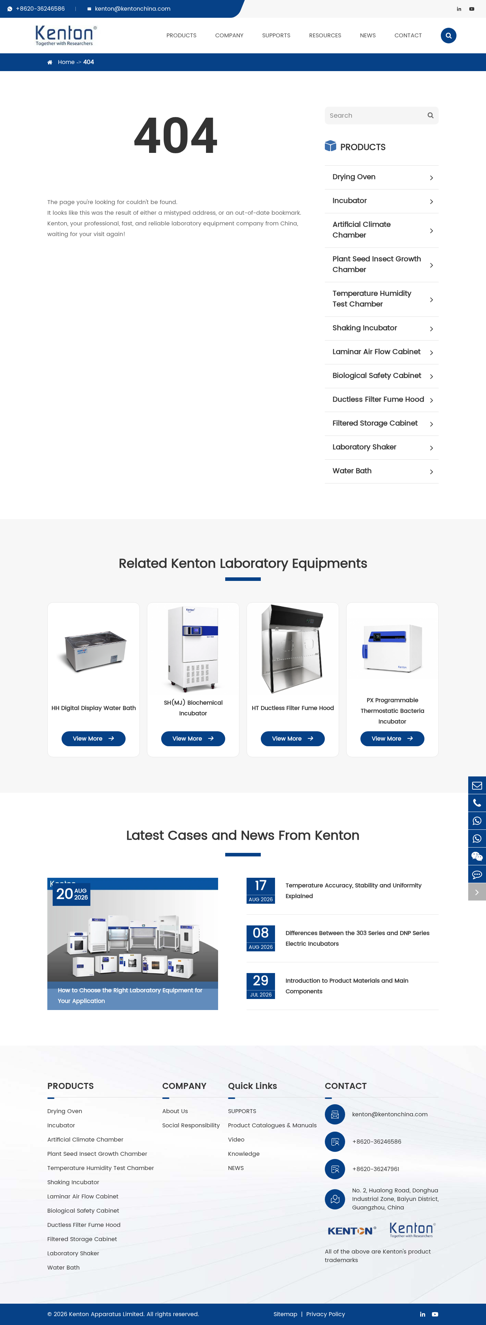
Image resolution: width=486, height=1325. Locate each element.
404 (88, 62)
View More (93, 738)
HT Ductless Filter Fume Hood (293, 708)
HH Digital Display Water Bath (94, 708)
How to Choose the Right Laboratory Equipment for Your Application (130, 996)
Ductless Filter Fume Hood (378, 400)
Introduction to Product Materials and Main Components (347, 986)
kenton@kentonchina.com (132, 9)
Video (236, 1139)
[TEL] (477, 803)
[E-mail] (477, 785)
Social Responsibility (191, 1125)
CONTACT (408, 35)
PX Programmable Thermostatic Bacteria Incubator (392, 711)
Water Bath (352, 471)
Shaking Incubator (365, 328)
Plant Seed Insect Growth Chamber (377, 264)
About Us (175, 1111)
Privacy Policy (325, 1314)
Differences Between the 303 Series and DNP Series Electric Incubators (357, 939)
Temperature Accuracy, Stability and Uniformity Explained (354, 891)
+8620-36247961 (375, 1169)
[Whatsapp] (477, 820)
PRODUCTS (181, 35)
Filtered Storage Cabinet (375, 423)
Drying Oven (354, 177)
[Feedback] (477, 874)
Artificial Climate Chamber (362, 230)
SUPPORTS (276, 35)
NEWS (368, 35)
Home (66, 62)
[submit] (430, 115)
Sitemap (285, 1314)
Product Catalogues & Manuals (272, 1125)
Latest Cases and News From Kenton (243, 836)
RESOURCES (325, 35)
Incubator (350, 201)
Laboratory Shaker (364, 447)
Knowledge (244, 1154)
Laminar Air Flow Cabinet (377, 352)
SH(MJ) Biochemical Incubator (193, 708)
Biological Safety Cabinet (377, 376)
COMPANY (229, 35)
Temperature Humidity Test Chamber (372, 299)
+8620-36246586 (40, 9)
